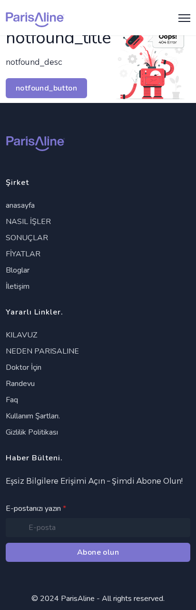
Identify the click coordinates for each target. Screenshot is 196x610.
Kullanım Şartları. (33, 416)
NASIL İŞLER (28, 221)
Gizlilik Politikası (32, 432)
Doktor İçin (23, 367)
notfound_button (46, 88)
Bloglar (17, 270)
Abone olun (98, 552)
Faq (12, 400)
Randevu (20, 383)
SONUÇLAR (27, 238)
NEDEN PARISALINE (42, 351)
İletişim (17, 286)
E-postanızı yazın (36, 508)
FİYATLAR (23, 254)
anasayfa (20, 205)
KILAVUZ (21, 335)
